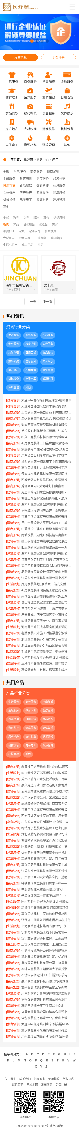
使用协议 (54, 1078)
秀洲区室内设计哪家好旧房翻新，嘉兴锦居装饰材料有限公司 (47, 486)
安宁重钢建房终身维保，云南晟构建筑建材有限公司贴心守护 (47, 938)
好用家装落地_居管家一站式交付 (43, 584)
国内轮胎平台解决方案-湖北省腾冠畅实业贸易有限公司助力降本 (47, 901)
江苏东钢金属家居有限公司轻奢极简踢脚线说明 (47, 809)
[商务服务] (13, 907)
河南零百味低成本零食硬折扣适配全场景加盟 (47, 627)
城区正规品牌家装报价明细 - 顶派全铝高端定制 (47, 498)
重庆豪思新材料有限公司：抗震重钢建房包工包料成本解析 (47, 963)
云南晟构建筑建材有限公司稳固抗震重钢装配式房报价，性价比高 (47, 473)
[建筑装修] (13, 424)
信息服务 (59, 185)
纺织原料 (59, 217)
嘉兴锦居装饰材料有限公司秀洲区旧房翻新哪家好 (47, 999)
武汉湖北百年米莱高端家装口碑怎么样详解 (47, 1030)
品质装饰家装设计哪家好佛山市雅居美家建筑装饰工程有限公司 (47, 572)
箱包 (55, 159)
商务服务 (36, 171)
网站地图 (32, 1084)
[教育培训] (13, 400)
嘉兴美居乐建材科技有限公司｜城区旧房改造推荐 (47, 864)
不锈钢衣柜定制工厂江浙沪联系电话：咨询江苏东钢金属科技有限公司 (47, 975)
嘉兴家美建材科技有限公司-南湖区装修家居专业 (47, 981)
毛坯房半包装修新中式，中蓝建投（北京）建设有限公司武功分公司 (47, 651)
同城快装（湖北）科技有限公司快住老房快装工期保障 (47, 846)
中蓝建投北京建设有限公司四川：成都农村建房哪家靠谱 (47, 889)
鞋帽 (46, 217)
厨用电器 (24, 238)
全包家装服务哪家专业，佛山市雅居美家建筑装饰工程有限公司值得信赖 (47, 1018)
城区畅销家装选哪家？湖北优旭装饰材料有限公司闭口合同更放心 (47, 840)
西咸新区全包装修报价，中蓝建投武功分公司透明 (47, 480)
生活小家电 (10, 244)
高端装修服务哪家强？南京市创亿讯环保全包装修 (47, 803)
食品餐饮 (26, 185)
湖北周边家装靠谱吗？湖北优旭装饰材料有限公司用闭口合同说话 (47, 956)
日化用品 (29, 224)
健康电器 (56, 238)
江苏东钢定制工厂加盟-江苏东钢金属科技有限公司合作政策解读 (47, 559)
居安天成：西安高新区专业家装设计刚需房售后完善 (47, 614)
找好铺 (28, 159)
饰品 (16, 224)
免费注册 (58, 57)
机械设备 (9, 199)
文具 (26, 217)
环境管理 (59, 199)
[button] (32, 41)
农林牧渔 (42, 192)
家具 (22, 231)
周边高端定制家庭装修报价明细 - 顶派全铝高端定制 (47, 492)
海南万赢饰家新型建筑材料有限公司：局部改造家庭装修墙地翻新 (47, 553)
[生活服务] (13, 584)
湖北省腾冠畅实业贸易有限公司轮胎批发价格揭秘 (47, 834)
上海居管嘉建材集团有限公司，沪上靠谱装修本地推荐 (47, 926)
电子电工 (26, 199)
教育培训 (26, 178)
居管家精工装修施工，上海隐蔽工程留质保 (47, 944)
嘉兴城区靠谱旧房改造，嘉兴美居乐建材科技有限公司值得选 (47, 510)
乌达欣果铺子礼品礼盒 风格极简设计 (46, 418)
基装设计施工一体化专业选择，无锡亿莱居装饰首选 (47, 895)
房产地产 (26, 192)
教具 (16, 217)
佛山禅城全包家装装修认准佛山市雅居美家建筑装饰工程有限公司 (47, 602)
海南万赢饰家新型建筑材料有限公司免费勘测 (47, 504)
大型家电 (8, 238)
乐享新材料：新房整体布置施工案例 (45, 993)
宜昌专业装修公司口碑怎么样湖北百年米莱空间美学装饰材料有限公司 (47, 1012)
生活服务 (20, 171)
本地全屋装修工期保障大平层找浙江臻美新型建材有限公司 (47, 969)
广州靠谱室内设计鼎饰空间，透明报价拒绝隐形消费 (47, 877)
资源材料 (42, 199)
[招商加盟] (13, 412)
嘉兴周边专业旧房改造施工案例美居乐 (47, 785)
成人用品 (27, 244)
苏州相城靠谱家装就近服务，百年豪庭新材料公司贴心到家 (47, 779)
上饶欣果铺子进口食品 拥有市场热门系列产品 (47, 412)
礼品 (40, 244)
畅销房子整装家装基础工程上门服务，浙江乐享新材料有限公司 (47, 828)
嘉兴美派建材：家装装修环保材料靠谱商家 (47, 914)
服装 (36, 217)
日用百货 (9, 185)
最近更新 (17, 1084)
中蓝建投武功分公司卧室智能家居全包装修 (47, 950)
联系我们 (25, 1078)
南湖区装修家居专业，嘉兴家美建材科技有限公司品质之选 (47, 621)
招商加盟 (53, 171)
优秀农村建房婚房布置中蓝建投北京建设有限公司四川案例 (47, 852)
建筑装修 (59, 192)
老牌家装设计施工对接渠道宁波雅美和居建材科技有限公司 (47, 633)
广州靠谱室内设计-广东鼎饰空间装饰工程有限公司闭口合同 (47, 1036)
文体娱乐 (9, 192)
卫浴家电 (40, 238)
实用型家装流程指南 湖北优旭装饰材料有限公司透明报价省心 (47, 565)
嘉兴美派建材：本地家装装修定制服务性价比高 (47, 467)
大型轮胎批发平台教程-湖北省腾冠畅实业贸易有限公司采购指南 (47, 657)
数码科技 (42, 185)
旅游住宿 (59, 178)
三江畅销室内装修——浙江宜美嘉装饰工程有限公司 (47, 608)
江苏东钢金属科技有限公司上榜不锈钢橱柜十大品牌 (47, 578)
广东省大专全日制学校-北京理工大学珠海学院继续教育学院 (47, 822)
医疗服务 (42, 178)
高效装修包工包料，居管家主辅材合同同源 (47, 670)
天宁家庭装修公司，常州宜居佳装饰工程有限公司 (47, 797)
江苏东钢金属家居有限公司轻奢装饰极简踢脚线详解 (47, 516)
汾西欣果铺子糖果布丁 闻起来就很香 (46, 461)
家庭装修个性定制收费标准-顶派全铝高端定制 (47, 449)
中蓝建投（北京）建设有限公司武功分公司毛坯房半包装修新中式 (47, 529)
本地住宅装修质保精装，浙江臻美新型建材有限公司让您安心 (47, 663)
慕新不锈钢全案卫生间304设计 (42, 1005)
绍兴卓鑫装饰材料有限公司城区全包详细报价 (47, 437)
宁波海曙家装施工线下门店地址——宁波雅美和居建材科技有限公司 (47, 932)
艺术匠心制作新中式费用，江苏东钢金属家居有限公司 (47, 431)
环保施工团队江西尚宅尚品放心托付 (45, 920)
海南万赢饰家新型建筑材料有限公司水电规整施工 (47, 424)
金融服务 (9, 178)
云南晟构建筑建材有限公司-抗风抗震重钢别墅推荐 (47, 791)
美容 (55, 224)
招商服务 (39, 1078)
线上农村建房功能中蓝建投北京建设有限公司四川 (47, 541)
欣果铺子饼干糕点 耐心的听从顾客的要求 (47, 766)
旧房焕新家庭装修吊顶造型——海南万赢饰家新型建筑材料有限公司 (47, 547)
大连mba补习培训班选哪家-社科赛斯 (46, 400)
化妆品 (43, 224)
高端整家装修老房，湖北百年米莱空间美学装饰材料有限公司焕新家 (47, 858)
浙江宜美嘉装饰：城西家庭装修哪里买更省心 (47, 645)
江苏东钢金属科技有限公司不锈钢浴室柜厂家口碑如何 (47, 871)
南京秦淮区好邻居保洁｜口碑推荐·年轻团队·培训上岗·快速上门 (47, 773)
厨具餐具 (50, 231)
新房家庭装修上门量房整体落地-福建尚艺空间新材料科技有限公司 (47, 443)
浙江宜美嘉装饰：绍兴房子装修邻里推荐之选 (47, 639)
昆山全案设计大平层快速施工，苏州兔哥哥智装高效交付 (47, 522)
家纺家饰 (34, 231)
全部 (6, 171)
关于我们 (10, 1078)
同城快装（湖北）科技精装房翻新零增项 (47, 535)
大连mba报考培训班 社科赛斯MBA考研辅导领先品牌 (47, 1024)
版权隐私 (68, 1078)
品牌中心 (42, 159)
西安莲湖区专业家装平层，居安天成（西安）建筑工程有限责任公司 (47, 815)
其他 (6, 206)
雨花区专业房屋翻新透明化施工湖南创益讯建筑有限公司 (47, 596)
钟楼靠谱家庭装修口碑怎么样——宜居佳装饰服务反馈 (47, 883)
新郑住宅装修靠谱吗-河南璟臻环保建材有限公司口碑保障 (47, 907)
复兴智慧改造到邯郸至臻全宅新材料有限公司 (47, 987)
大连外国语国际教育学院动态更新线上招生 (47, 406)
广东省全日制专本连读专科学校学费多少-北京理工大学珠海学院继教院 (47, 455)
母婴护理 (8, 231)
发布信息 (20, 57)
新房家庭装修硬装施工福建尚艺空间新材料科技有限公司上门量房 (47, 590)
